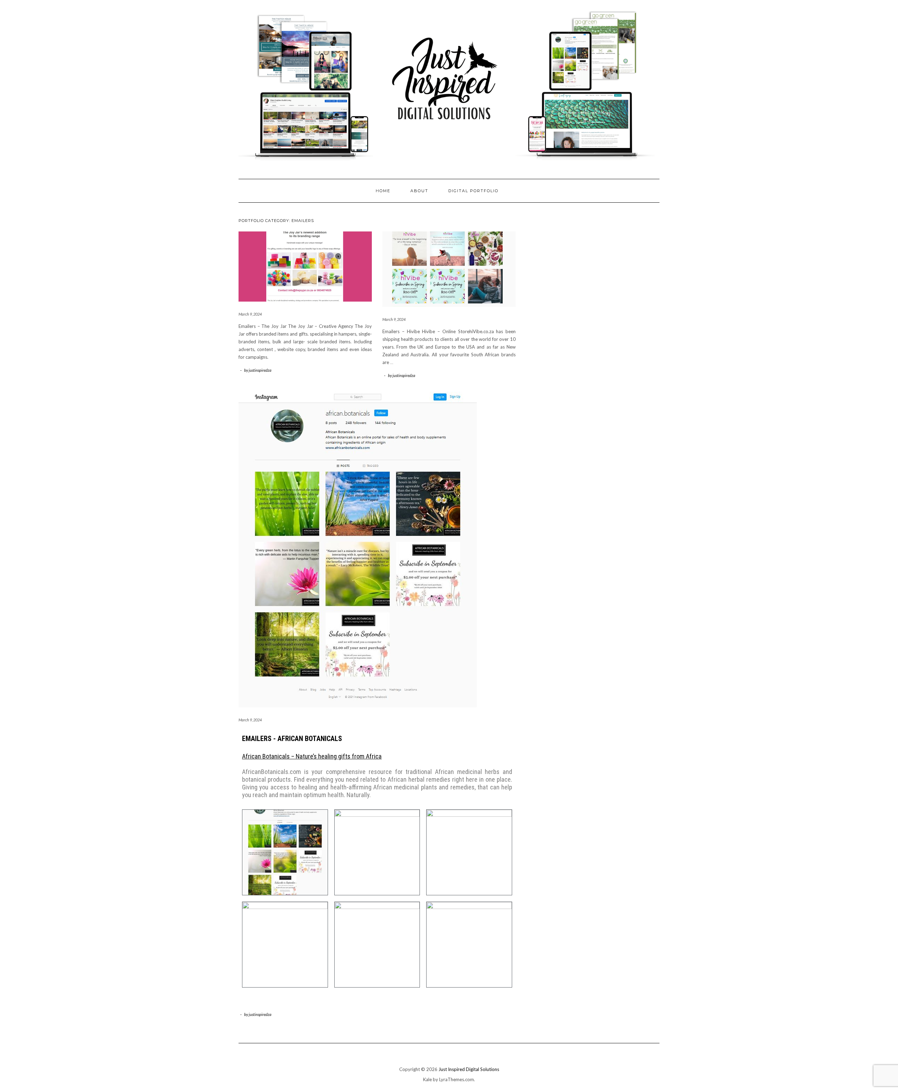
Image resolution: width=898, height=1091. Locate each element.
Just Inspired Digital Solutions (468, 1069)
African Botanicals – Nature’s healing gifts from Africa (312, 756)
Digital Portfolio (473, 190)
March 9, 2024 (250, 314)
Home (383, 190)
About (419, 190)
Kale (427, 1079)
